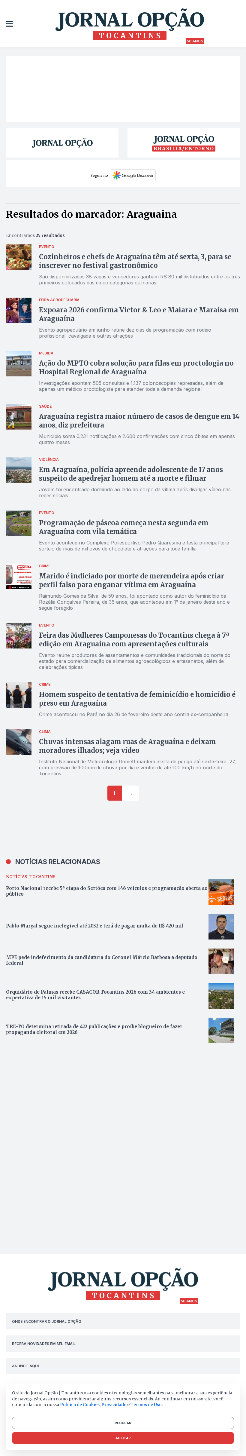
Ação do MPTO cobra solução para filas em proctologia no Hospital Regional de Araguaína (136, 367)
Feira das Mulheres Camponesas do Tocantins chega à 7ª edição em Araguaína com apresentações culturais (134, 639)
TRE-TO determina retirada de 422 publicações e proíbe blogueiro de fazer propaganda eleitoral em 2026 (94, 1029)
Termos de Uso (146, 1404)
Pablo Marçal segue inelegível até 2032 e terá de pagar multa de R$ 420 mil (95, 926)
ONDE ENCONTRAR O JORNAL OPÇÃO (46, 1321)
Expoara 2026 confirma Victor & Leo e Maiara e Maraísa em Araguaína (139, 314)
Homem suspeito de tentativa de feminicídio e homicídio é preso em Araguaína (137, 698)
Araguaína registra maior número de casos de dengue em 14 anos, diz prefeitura (139, 420)
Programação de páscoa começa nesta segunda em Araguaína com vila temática (123, 527)
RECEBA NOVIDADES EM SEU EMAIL (44, 1343)
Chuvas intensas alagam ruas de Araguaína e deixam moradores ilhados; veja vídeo (127, 746)
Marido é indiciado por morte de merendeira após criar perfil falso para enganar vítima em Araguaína (131, 580)
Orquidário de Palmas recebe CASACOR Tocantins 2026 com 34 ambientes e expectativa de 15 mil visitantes (95, 995)
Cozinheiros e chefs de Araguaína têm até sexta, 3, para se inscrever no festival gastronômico (135, 261)
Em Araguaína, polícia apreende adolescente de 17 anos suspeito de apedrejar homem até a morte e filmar (131, 474)
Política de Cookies (80, 1404)
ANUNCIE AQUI (25, 1366)
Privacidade (113, 1404)
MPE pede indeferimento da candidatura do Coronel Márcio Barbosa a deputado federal (101, 960)
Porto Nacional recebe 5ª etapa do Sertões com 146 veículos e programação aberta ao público (107, 891)
